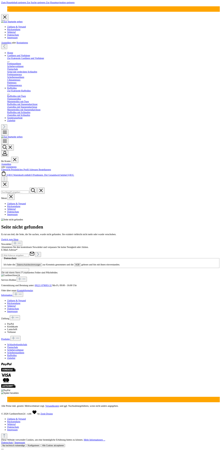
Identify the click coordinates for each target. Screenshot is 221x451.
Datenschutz (13, 35)
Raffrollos (12, 355)
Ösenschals (12, 347)
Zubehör (11, 358)
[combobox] (15, 192)
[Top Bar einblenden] (4, 178)
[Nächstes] (4, 126)
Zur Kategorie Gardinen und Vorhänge (25, 58)
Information (7, 295)
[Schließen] (2, 449)
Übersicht (6, 169)
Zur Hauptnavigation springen (60, 2)
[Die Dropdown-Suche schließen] (41, 191)
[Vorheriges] (4, 46)
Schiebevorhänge (15, 350)
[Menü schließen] (8, 61)
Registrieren (22, 42)
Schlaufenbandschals (17, 344)
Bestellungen (45, 169)
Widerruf (11, 32)
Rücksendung (13, 29)
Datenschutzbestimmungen (29, 265)
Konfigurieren (33, 445)
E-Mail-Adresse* (9, 250)
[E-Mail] (8, 7)
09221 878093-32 (43, 285)
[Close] (4, 184)
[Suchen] (7, 147)
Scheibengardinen (15, 352)
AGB (77, 265)
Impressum (12, 37)
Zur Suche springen (36, 2)
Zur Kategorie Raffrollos (19, 90)
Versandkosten (52, 406)
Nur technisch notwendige (13, 445)
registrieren (11, 167)
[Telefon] (8, 10)
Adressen (34, 169)
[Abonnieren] (38, 254)
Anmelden (6, 42)
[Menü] (4, 132)
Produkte (5, 339)
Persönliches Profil (20, 169)
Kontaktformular (25, 290)
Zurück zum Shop (9, 239)
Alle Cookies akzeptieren (53, 445)
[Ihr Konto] (4, 154)
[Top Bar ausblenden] (4, 17)
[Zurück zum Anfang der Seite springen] (4, 436)
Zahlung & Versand (16, 26)
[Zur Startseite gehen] (12, 21)
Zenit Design (46, 413)
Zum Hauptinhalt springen (14, 2)
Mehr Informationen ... (94, 440)
